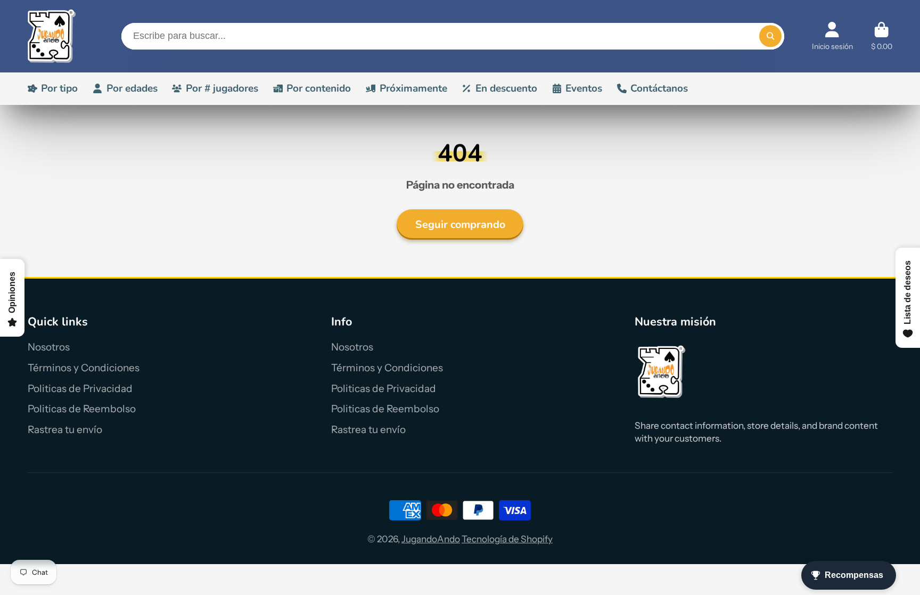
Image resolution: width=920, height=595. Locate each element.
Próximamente (413, 88)
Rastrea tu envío (65, 429)
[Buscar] (770, 36)
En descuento (506, 88)
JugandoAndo (430, 538)
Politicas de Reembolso (82, 409)
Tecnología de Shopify (507, 538)
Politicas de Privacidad (80, 388)
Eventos (583, 88)
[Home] (52, 36)
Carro (881, 36)
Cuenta (832, 36)
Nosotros (49, 347)
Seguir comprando (460, 224)
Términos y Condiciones (83, 368)
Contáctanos (659, 88)
